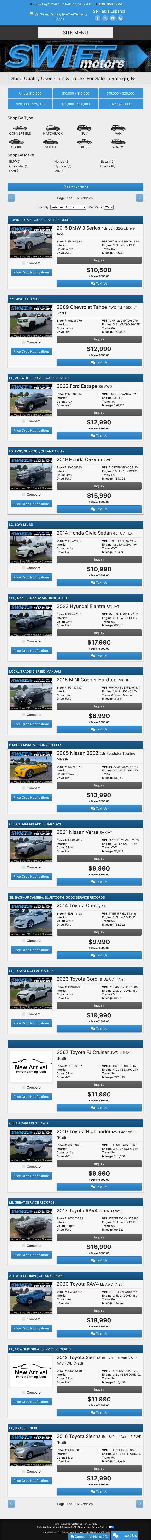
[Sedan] (50, 144)
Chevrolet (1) (19, 166)
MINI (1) (60, 171)
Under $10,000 (30, 93)
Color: (61, 249)
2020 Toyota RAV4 (90, 1284)
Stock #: (62, 241)
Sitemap (81, 1527)
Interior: (62, 245)
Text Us (101, 283)
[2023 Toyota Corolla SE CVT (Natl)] (31, 993)
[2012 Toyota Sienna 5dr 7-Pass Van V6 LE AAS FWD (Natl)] (31, 1371)
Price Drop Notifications (31, 272)
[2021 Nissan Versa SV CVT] (31, 846)
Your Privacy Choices (97, 1527)
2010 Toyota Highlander (97, 1134)
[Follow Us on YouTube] (113, 18)
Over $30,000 (120, 104)
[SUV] (84, 130)
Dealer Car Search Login (48, 1527)
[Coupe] (16, 144)
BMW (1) (15, 161)
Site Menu (75, 33)
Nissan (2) (107, 161)
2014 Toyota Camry (81, 905)
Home (56, 1524)
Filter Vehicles (77, 187)
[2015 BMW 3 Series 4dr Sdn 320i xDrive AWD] (31, 242)
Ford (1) (15, 171)
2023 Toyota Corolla (92, 979)
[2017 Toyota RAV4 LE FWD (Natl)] (31, 1224)
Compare (34, 263)
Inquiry (99, 260)
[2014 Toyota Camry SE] (31, 919)
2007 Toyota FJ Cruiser (97, 1055)
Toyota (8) (107, 166)
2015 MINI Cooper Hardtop (93, 679)
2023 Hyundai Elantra (88, 606)
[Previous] (11, 198)
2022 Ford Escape (84, 386)
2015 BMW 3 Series (96, 230)
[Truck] (84, 144)
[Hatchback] (53, 130)
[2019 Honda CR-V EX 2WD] (31, 473)
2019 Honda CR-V (84, 459)
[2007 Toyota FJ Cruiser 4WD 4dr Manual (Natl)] (31, 1066)
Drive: (60, 252)
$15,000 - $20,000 (121, 93)
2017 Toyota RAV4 (90, 1210)
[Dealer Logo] (75, 56)
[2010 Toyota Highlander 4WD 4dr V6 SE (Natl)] (31, 1145)
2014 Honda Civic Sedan (95, 533)
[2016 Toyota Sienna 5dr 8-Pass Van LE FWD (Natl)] (31, 1450)
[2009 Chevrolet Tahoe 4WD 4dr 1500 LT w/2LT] (31, 321)
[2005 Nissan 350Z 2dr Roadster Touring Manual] (31, 767)
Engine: (107, 245)
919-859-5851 (110, 4)
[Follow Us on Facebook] (97, 18)
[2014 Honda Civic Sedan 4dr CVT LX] (31, 547)
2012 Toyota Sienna (97, 1360)
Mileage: (107, 252)
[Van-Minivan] (118, 130)
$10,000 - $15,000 (75, 93)
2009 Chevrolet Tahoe (97, 309)
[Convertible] (20, 130)
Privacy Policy (90, 1524)
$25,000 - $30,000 (75, 104)
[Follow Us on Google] (120, 18)
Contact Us (77, 1524)
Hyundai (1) (62, 166)
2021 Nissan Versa (84, 832)
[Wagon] (118, 144)
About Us (65, 1524)
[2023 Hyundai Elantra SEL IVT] (31, 620)
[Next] (139, 198)
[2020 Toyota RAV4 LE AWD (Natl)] (31, 1298)
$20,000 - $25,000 (30, 104)
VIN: (105, 241)
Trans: (106, 249)
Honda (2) (62, 161)
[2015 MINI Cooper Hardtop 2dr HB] (31, 694)
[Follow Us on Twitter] (105, 18)
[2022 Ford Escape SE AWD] (31, 400)
